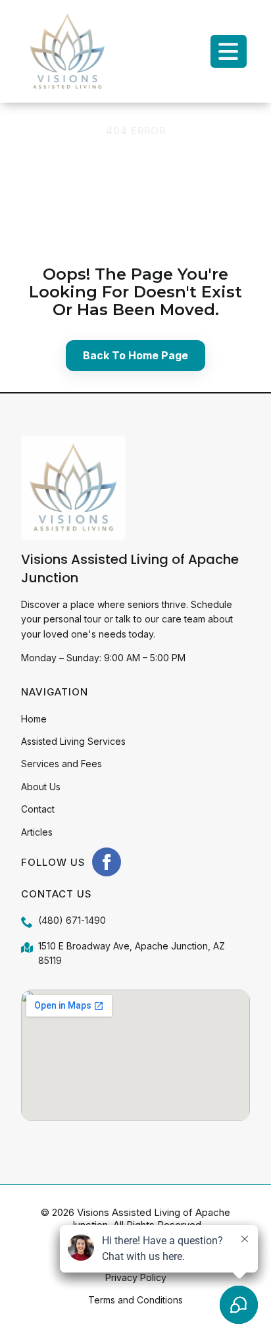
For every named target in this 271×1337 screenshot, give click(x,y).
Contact (38, 809)
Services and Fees (61, 763)
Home (34, 718)
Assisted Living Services (73, 741)
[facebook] (106, 861)
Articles (37, 832)
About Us (41, 786)
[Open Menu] (228, 51)
